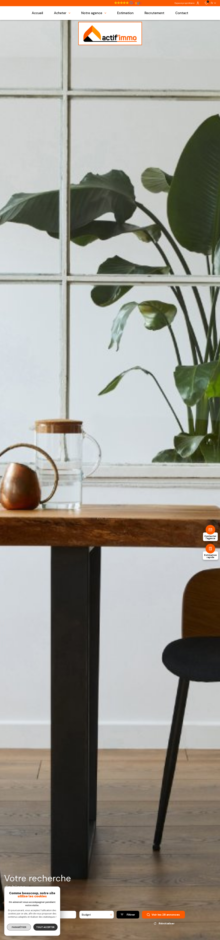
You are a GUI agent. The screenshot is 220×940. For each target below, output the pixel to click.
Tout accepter (45, 927)
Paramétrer (19, 927)
